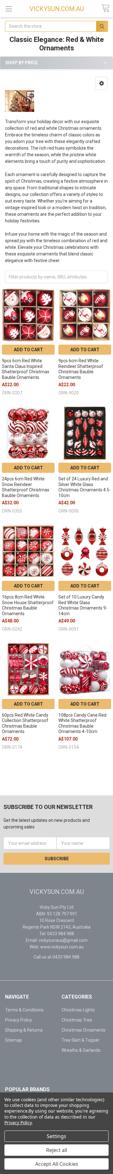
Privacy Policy (18, 1019)
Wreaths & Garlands (81, 1050)
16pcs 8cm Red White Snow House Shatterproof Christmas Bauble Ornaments (28, 605)
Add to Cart (28, 349)
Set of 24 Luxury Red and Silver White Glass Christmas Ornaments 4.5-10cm (84, 487)
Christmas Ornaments (83, 1030)
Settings (56, 1136)
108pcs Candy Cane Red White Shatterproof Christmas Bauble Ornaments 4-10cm (82, 723)
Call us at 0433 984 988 (56, 956)
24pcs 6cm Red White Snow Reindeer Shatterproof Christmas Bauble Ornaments (25, 487)
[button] (101, 83)
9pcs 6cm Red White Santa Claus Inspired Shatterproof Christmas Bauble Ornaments (25, 369)
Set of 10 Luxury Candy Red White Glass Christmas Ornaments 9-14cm (82, 605)
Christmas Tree (77, 1019)
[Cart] (105, 8)
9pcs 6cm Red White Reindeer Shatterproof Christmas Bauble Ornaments (80, 369)
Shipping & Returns (24, 1030)
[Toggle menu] (8, 8)
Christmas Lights (78, 1009)
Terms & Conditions (24, 1009)
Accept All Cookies (56, 1163)
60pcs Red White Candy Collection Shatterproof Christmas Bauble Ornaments (25, 723)
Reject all (56, 1150)
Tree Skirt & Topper (81, 1040)
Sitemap (13, 1040)
